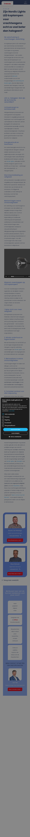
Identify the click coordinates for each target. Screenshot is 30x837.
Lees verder (12, 411)
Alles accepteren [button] (15, 429)
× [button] (26, 399)
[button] (15, 436)
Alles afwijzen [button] (16, 433)
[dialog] (15, 418)
